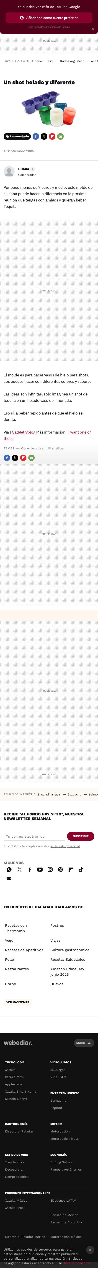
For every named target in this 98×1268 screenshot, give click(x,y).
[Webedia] (18, 1045)
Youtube (40, 869)
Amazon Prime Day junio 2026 (67, 972)
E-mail (60, 136)
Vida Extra (58, 1077)
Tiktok (81, 869)
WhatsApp (9, 869)
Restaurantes (17, 969)
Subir (80, 1043)
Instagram (50, 869)
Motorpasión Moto (64, 1138)
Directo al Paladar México (25, 1237)
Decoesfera (14, 1169)
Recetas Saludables (67, 959)
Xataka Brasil (15, 1208)
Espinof (56, 1108)
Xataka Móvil (15, 1077)
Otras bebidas (32, 448)
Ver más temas (17, 1002)
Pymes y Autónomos (66, 1169)
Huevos (56, 984)
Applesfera (13, 1084)
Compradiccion (17, 1176)
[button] (26, 169)
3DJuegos (57, 1070)
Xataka (10, 1070)
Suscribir (81, 836)
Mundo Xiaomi (16, 1099)
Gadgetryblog (23, 432)
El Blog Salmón (62, 1162)
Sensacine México (64, 1215)
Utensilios (55, 448)
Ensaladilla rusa (49, 794)
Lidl (51, 61)
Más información (77, 1263)
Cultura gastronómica (69, 950)
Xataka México (16, 1200)
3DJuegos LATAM (63, 1200)
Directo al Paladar (19, 1131)
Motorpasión (60, 1131)
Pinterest (60, 869)
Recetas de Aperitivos (24, 950)
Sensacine (58, 1100)
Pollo (9, 959)
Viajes (55, 940)
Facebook (36, 136)
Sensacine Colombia (66, 1222)
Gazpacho (74, 794)
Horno (10, 984)
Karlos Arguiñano (72, 61)
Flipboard (52, 136)
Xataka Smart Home (20, 1091)
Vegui (9, 940)
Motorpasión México (66, 1237)
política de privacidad (65, 846)
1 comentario (19, 136)
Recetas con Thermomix (16, 928)
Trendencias (14, 1162)
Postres (57, 925)
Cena (38, 61)
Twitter (44, 136)
